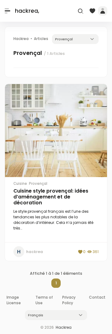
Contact (97, 297)
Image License (14, 300)
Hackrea (64, 327)
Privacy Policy (69, 300)
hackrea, (27, 11)
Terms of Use (44, 300)
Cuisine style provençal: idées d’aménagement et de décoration (50, 197)
